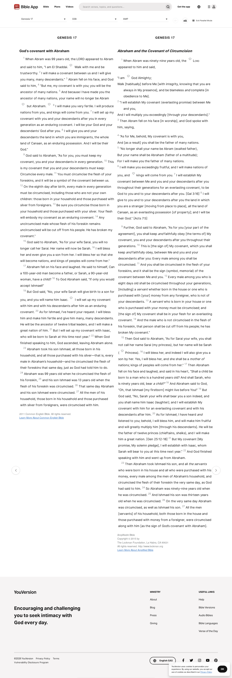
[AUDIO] (175, 20)
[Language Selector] (198, 6)
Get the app (183, 6)
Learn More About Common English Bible (41, 417)
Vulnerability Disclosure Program (31, 662)
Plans (57, 6)
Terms (56, 658)
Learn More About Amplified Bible (135, 550)
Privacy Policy (43, 658)
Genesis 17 (27, 18)
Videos (69, 6)
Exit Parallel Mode (204, 20)
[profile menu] (211, 6)
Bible (46, 6)
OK (222, 669)
